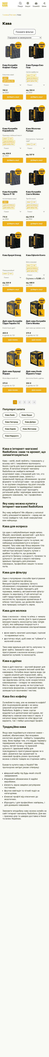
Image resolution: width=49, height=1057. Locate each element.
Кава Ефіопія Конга (35, 255)
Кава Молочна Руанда (33, 130)
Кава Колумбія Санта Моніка (33, 193)
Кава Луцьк (27, 415)
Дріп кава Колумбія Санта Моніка (36, 322)
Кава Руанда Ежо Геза (34, 66)
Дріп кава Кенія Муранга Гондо (34, 372)
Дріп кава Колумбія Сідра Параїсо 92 (12, 322)
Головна (6, 15)
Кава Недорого (12, 436)
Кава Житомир (29, 429)
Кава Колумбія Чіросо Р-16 (10, 193)
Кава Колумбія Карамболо (10, 130)
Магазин (13, 15)
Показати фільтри (24, 32)
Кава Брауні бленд (12, 255)
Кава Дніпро (30, 422)
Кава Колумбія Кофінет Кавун (10, 66)
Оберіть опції (14, 97)
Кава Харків (10, 429)
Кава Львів (10, 415)
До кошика (14, 340)
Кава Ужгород (11, 422)
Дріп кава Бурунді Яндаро (11, 372)
